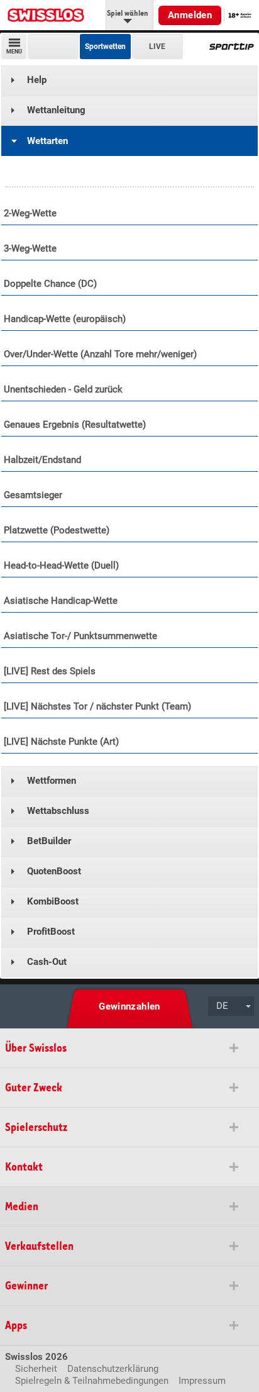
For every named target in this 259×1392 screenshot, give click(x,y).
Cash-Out (47, 961)
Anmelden (190, 15)
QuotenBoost (54, 871)
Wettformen (51, 780)
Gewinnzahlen (129, 1006)
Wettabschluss (58, 810)
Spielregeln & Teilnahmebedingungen (91, 1380)
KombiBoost (53, 901)
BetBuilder (49, 841)
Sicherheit (36, 1368)
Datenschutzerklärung (112, 1368)
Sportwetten (105, 47)
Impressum (202, 1380)
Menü (14, 51)
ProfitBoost (51, 931)
